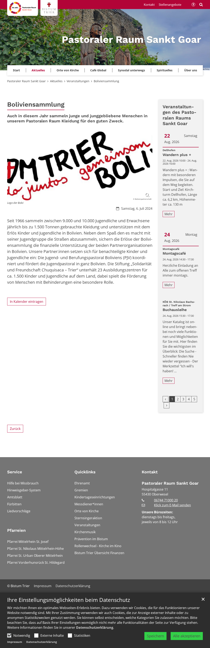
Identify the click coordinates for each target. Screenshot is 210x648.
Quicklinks (85, 471)
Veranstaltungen (78, 81)
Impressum (14, 642)
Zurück (15, 428)
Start (16, 70)
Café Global (98, 70)
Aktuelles (56, 81)
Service (14, 471)
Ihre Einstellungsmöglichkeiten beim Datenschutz (68, 600)
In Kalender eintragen (26, 301)
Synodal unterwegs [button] (131, 70)
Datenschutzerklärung (94, 627)
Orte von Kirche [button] (68, 70)
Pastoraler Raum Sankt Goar (26, 81)
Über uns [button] (190, 70)
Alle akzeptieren (186, 635)
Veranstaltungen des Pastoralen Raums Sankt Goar (179, 115)
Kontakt (150, 471)
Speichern (155, 635)
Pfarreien (16, 530)
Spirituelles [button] (164, 70)
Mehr (168, 214)
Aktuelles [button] (38, 70)
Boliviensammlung (106, 81)
